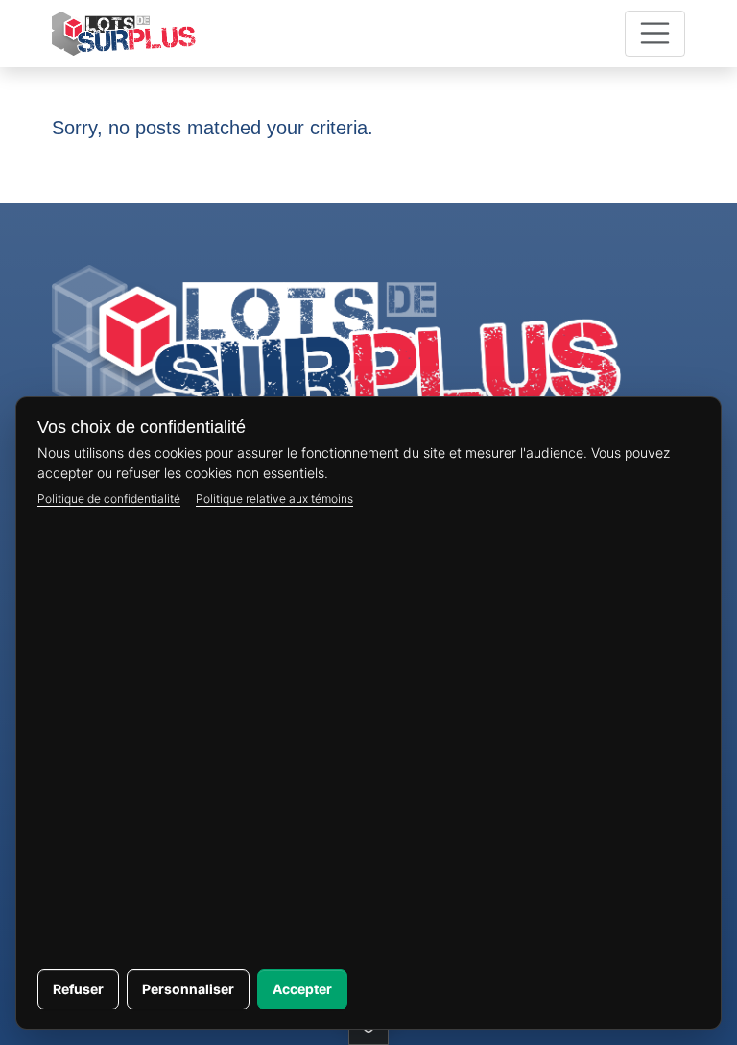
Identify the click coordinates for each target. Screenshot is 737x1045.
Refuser (78, 989)
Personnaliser (188, 989)
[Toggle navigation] (655, 34)
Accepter (302, 989)
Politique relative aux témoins (274, 498)
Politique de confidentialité (108, 498)
